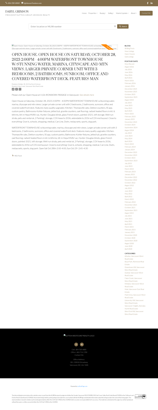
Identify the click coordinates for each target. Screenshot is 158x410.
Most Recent (129, 64)
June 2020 (128, 246)
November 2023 (131, 155)
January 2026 (130, 86)
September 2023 (131, 160)
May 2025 (128, 108)
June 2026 (128, 72)
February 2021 (130, 230)
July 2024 (128, 133)
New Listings (129, 51)
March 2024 (129, 144)
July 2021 (128, 216)
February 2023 (130, 171)
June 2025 (128, 105)
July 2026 (128, 69)
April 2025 (128, 111)
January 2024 (130, 149)
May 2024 (128, 138)
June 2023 (128, 166)
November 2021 (131, 205)
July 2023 (128, 163)
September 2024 (131, 127)
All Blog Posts (129, 48)
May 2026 (128, 75)
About (133, 13)
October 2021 (130, 207)
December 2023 (131, 152)
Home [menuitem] (84, 13)
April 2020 (128, 249)
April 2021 (128, 224)
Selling (110, 13)
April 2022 (128, 196)
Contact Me (146, 13)
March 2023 (129, 169)
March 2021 (129, 227)
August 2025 (129, 100)
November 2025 (131, 91)
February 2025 (130, 116)
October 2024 (130, 125)
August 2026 (129, 67)
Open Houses (130, 54)
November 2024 (131, 122)
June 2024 (128, 136)
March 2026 (129, 80)
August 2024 (129, 130)
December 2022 (131, 177)
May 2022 (128, 194)
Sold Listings (129, 57)
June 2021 (128, 219)
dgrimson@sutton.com (32, 3)
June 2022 (128, 191)
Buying (102, 13)
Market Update (121, 13)
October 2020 (130, 238)
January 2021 (130, 232)
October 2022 (130, 183)
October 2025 (130, 94)
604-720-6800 (14, 3)
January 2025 (130, 119)
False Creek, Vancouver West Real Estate (30, 86)
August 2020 (129, 243)
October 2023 (130, 158)
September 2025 (131, 97)
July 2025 (128, 103)
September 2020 (131, 241)
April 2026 (128, 78)
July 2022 (128, 188)
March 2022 (129, 199)
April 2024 (128, 141)
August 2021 (129, 213)
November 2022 (131, 180)
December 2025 (131, 89)
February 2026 (130, 83)
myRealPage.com (82, 386)
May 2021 (128, 221)
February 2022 (130, 202)
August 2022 (129, 185)
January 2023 (130, 174)
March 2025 (129, 114)
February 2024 (130, 147)
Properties (92, 13)
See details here (87, 94)
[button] (12, 3)
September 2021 (131, 210)
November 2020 (131, 235)
